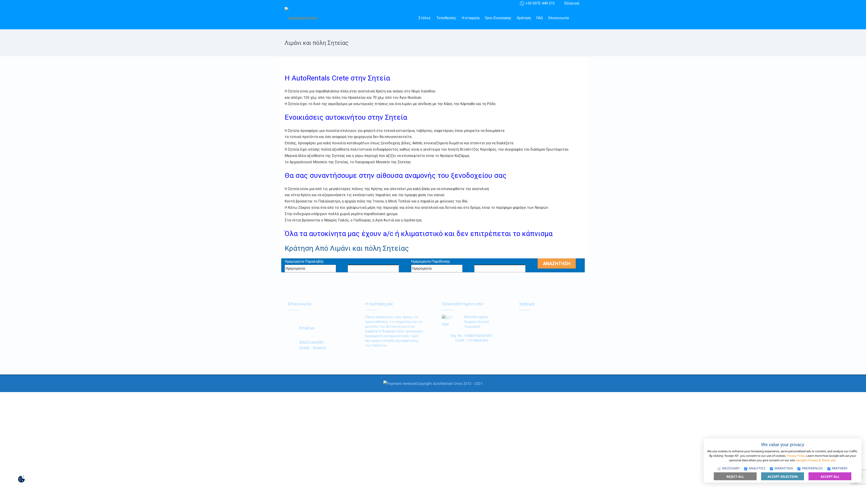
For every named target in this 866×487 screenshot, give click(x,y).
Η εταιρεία (470, 18)
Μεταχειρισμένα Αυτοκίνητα (543, 336)
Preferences (812, 468)
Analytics (757, 468)
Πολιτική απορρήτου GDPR (541, 318)
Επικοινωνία (558, 18)
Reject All (735, 476)
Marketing (783, 468)
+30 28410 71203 (322, 318)
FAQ (539, 18)
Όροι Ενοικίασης (498, 18)
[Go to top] (7, 479)
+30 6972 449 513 (540, 3)
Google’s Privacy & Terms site (815, 460)
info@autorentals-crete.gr (320, 334)
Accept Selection (783, 476)
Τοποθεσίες (446, 18)
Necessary (731, 468)
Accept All (830, 476)
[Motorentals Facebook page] (576, 18)
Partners (840, 468)
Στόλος (424, 18)
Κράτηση (524, 18)
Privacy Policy (796, 456)
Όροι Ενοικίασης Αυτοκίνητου (543, 324)
